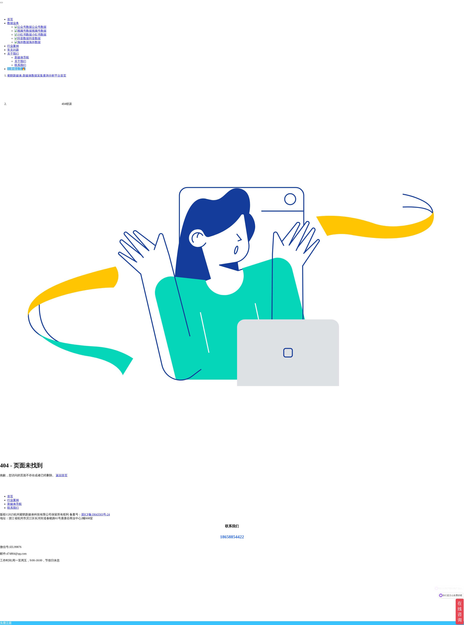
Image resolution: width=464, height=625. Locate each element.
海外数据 (35, 42)
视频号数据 (39, 30)
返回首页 (61, 475)
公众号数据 (39, 26)
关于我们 (13, 53)
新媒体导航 (21, 57)
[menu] (1, 2)
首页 (10, 19)
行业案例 (13, 46)
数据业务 (13, 23)
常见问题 (13, 49)
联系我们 (20, 65)
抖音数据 (35, 38)
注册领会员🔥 (16, 68)
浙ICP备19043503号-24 (95, 514)
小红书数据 (39, 34)
